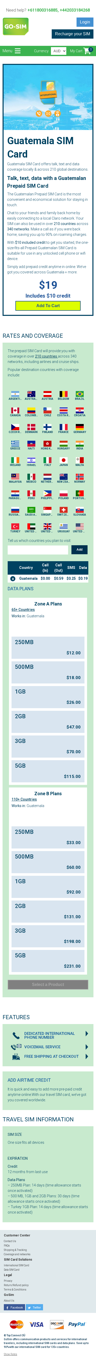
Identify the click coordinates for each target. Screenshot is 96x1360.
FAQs (7, 1245)
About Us (9, 1300)
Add (79, 549)
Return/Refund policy (16, 1285)
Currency (41, 51)
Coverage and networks (17, 1254)
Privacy (8, 1280)
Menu (8, 50)
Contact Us (10, 1241)
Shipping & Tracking (15, 1250)
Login (85, 22)
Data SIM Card (11, 1269)
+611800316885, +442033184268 (58, 10)
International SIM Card (16, 1265)
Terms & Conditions (15, 1289)
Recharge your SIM (72, 34)
